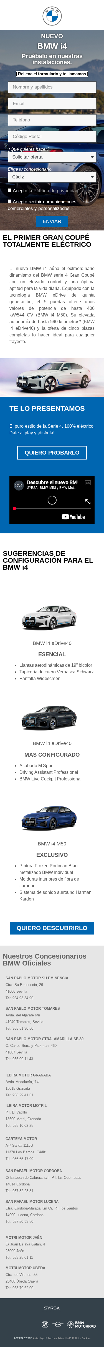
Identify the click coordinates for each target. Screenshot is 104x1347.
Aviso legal (39, 1338)
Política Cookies (81, 1338)
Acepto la (45, 190)
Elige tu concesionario (30, 169)
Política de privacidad (56, 190)
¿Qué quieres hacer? (28, 149)
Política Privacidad (59, 1338)
